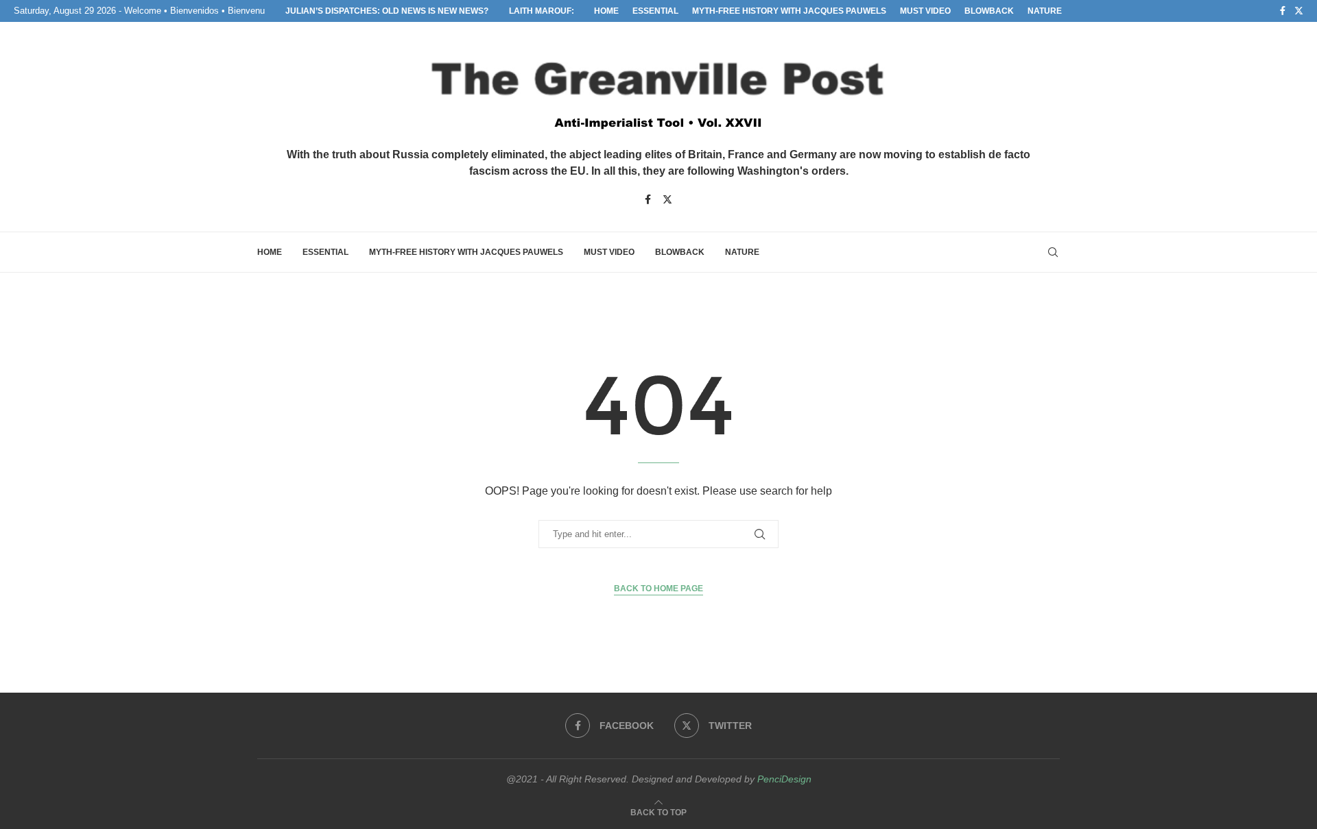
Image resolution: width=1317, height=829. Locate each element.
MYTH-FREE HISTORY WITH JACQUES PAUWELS (789, 11)
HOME (606, 11)
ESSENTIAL (655, 11)
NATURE (1045, 11)
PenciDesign (784, 779)
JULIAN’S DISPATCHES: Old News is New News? (386, 11)
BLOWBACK (989, 11)
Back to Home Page (658, 588)
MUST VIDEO (925, 11)
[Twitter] (1298, 11)
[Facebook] (1282, 11)
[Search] (1053, 252)
